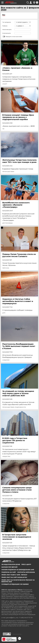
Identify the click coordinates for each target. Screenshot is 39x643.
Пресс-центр (26, 564)
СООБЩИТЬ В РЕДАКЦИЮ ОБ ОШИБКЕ (15, 584)
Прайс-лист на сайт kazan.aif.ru (14, 577)
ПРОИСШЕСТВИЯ (8, 171)
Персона (5, 268)
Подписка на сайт (8, 572)
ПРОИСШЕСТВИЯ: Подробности (14, 407)
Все (3, 15)
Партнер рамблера (17, 634)
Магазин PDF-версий (9, 567)
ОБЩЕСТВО (6, 456)
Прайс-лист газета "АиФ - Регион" (14, 575)
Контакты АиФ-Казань (26, 572)
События (5, 360)
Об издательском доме (10, 564)
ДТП (3, 313)
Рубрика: (5, 26)
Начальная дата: (7, 29)
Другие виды (7, 223)
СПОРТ (4, 84)
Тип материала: (6, 22)
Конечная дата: (6, 33)
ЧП (3, 128)
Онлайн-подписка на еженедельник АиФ (17, 569)
